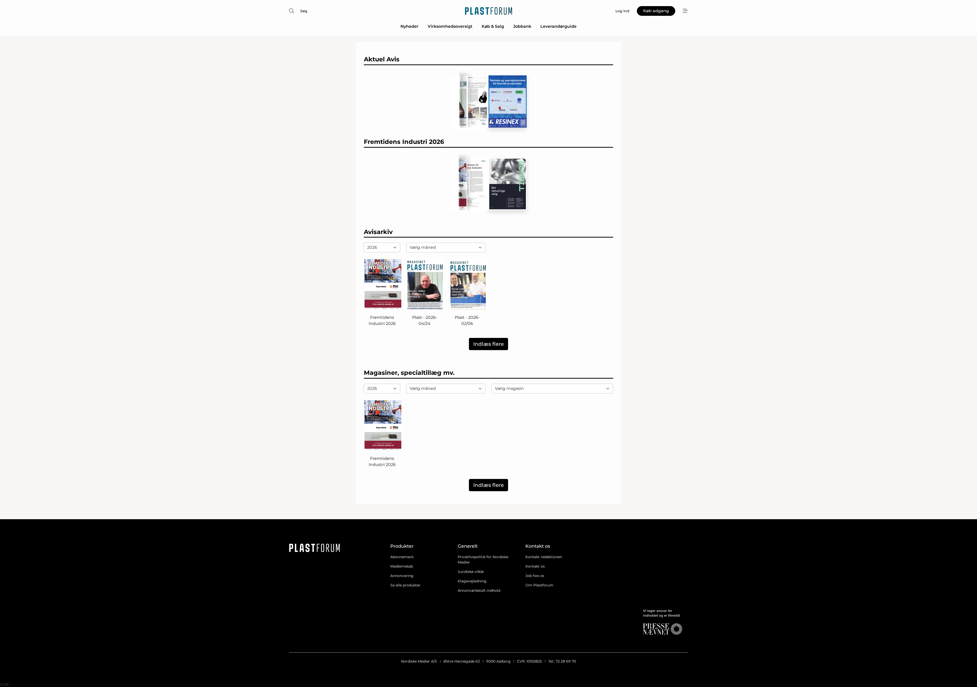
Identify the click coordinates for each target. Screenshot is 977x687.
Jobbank (522, 26)
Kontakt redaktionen (543, 557)
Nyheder (409, 26)
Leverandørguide (558, 26)
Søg (303, 11)
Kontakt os (535, 566)
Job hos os (534, 575)
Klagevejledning (472, 581)
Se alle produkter (405, 585)
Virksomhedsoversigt (450, 26)
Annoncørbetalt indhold (479, 590)
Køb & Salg (493, 26)
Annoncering (401, 575)
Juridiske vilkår (471, 571)
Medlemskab (401, 566)
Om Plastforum (539, 585)
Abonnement (402, 557)
